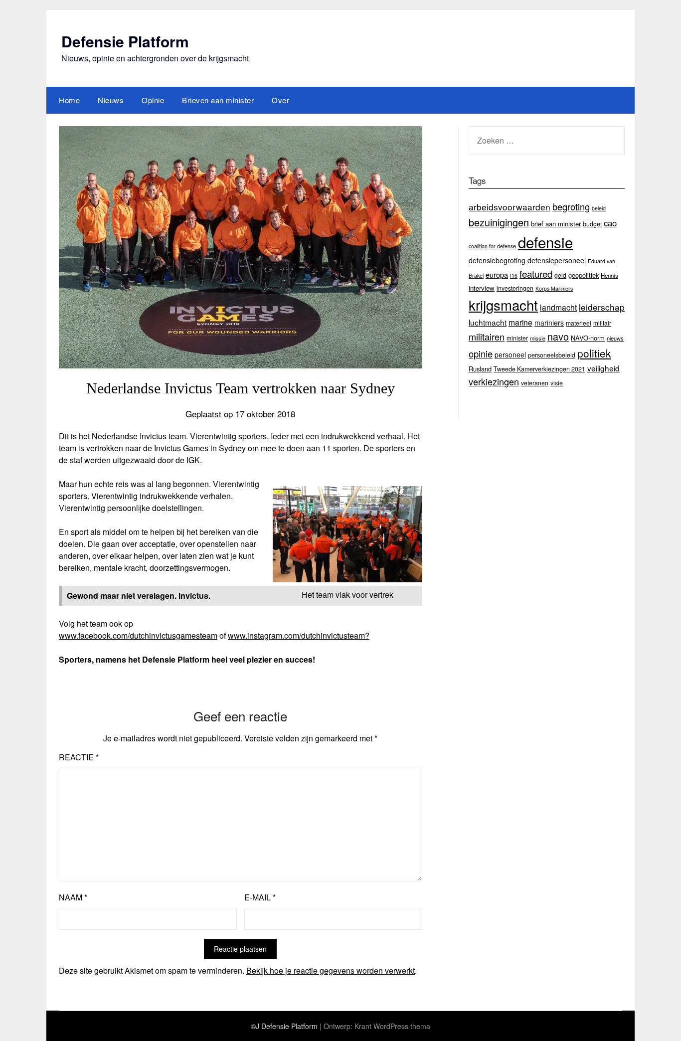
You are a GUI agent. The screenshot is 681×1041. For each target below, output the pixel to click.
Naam (73, 897)
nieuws (615, 338)
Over (280, 100)
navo (558, 336)
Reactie (79, 757)
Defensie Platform (125, 41)
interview (482, 288)
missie (537, 338)
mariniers (549, 323)
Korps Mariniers (554, 288)
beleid (599, 208)
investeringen (515, 288)
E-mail (260, 897)
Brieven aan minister (218, 100)
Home (69, 100)
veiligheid (603, 367)
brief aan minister (556, 223)
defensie (545, 241)
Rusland (480, 368)
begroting (571, 206)
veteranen (534, 382)
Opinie (153, 100)
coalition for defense (492, 246)
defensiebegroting (497, 260)
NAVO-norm (588, 338)
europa (497, 274)
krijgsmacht (503, 305)
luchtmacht (488, 322)
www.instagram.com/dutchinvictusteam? (298, 635)
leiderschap (602, 307)
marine (520, 322)
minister (517, 338)
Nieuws (111, 100)
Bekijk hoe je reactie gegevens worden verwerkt (330, 970)
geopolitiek (583, 275)
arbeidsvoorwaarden (509, 206)
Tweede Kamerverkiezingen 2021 (539, 368)
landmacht (558, 307)
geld (560, 275)
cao (610, 223)
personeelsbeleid (551, 354)
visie (556, 382)
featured (535, 273)
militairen (487, 336)
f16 (513, 275)
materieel (578, 323)
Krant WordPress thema (392, 1026)
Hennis (609, 275)
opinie (481, 353)
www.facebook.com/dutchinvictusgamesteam (138, 635)
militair (602, 323)
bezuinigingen (499, 222)
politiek (594, 353)
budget (592, 223)
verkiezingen (494, 381)
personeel (510, 354)
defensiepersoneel (556, 260)
